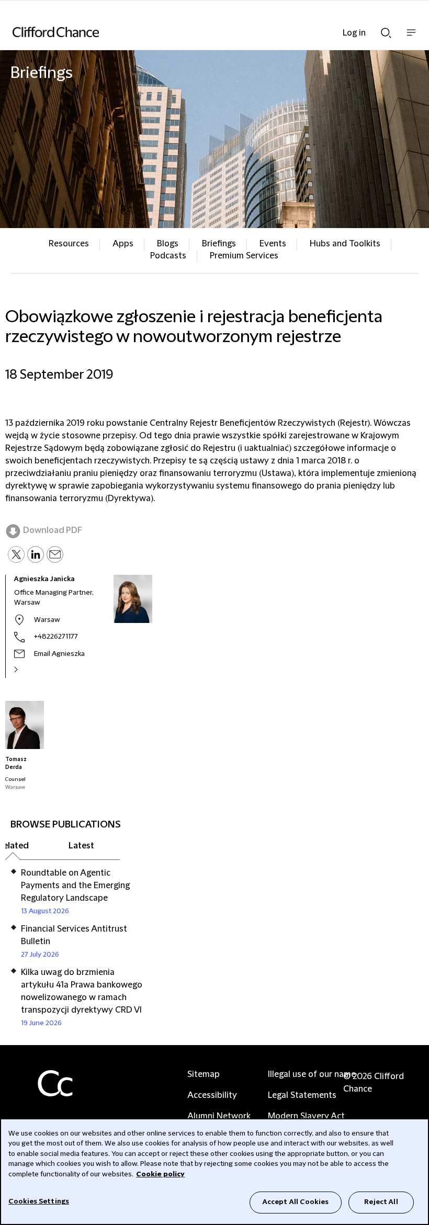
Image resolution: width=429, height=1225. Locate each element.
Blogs (167, 243)
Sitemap (203, 1074)
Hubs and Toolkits (345, 243)
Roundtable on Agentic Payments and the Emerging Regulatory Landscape (75, 885)
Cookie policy (160, 1174)
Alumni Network (219, 1116)
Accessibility (212, 1095)
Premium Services (244, 255)
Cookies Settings (38, 1201)
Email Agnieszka (59, 654)
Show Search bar (386, 29)
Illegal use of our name (312, 1074)
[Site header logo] (198, 32)
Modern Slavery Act (306, 1116)
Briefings (219, 243)
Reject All (381, 1202)
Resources (69, 243)
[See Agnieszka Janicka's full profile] (27, 669)
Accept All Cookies (296, 1202)
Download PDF (52, 530)
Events (272, 243)
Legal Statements (302, 1095)
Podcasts (168, 255)
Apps (122, 243)
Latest (81, 845)
